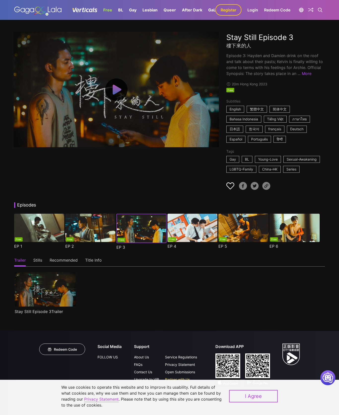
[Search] (320, 10)
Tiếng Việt (275, 119)
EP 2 (69, 246)
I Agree (253, 396)
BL (120, 9)
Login (252, 9)
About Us (141, 357)
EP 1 (18, 246)
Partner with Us (177, 379)
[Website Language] (301, 10)
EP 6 (274, 246)
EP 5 (222, 246)
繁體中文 (257, 109)
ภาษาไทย (299, 119)
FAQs (138, 364)
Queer (170, 9)
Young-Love (268, 159)
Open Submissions (180, 372)
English (235, 109)
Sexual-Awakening (302, 159)
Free (107, 9)
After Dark (192, 9)
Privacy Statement (180, 364)
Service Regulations (181, 357)
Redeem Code (277, 9)
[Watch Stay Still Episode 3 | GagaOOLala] (38, 10)
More (306, 73)
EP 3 (120, 247)
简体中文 (280, 109)
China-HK (269, 169)
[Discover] (310, 10)
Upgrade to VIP (146, 379)
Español (236, 139)
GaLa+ (214, 9)
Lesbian (150, 9)
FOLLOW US (108, 357)
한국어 (254, 129)
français (274, 129)
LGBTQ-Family (241, 169)
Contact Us (143, 372)
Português (259, 139)
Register (228, 9)
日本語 (235, 129)
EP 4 (172, 246)
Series (291, 169)
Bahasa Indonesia (244, 119)
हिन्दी (280, 139)
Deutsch (297, 129)
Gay (132, 9)
